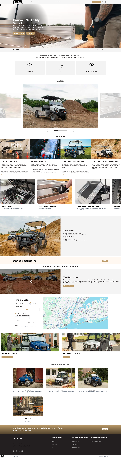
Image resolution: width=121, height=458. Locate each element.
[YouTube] (19, 451)
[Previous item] (48, 130)
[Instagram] (16, 451)
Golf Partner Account (75, 441)
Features (91, 49)
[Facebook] (13, 451)
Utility (27, 309)
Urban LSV (34, 317)
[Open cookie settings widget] (2, 455)
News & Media (54, 444)
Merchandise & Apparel (56, 446)
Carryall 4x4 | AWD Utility (31, 313)
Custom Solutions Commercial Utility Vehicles (25, 322)
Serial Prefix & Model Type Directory (78, 446)
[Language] (106, 2)
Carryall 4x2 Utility (20, 313)
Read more (3, 174)
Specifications (97, 49)
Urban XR (18, 320)
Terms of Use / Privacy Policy (96, 441)
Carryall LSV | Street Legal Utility (23, 315)
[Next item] (73, 130)
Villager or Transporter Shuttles (23, 317)
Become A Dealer (75, 444)
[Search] (102, 2)
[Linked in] (22, 451)
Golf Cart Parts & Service (76, 447)
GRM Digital (105, 456)
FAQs (53, 447)
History (53, 441)
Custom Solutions (55, 449)
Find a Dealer (105, 49)
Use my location (19, 306)
